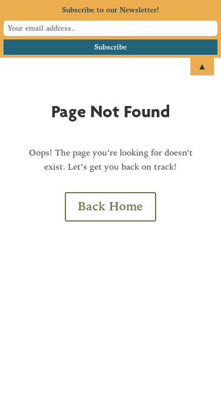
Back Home (110, 206)
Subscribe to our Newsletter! (110, 10)
